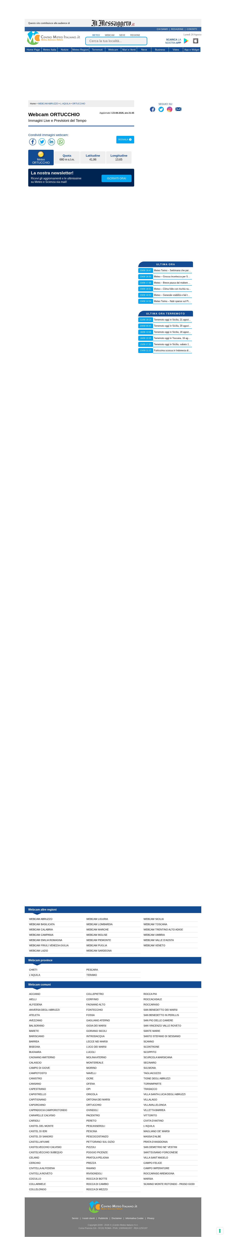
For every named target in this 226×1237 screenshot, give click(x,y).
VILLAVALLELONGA (155, 1104)
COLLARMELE (37, 1184)
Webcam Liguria (97, 919)
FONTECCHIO (94, 1009)
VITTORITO (150, 1115)
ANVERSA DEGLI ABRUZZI (44, 1009)
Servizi (75, 1218)
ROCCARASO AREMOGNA (159, 1173)
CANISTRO (35, 1078)
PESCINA (91, 1131)
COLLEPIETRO (95, 994)
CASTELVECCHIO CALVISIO (45, 1147)
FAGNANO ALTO (95, 1004)
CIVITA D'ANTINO (153, 1120)
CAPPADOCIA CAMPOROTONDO (48, 1110)
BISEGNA (34, 1046)
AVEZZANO (35, 1020)
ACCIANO (34, 994)
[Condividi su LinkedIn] (51, 141)
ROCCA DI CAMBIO (97, 1184)
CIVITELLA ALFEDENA (42, 1168)
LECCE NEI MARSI (97, 1041)
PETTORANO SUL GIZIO (100, 1141)
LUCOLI (90, 1052)
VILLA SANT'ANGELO (156, 1157)
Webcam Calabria (41, 929)
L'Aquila (34, 975)
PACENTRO (93, 1115)
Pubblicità (103, 1218)
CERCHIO (34, 1163)
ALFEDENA (35, 1004)
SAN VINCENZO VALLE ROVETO (162, 1025)
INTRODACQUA (95, 1036)
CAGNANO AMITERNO (42, 1057)
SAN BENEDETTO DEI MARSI (160, 1009)
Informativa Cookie (135, 1218)
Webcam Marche (97, 929)
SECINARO (150, 1062)
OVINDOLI (92, 1110)
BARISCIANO (36, 1036)
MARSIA (148, 1178)
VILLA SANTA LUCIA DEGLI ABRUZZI (165, 1094)
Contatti (192, 29)
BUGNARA (35, 1052)
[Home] (53, 44)
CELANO (34, 1157)
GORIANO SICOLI (96, 1031)
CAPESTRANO (37, 1089)
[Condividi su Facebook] (32, 141)
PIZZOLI (91, 1147)
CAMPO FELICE (153, 1163)
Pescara (92, 969)
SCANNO (149, 1041)
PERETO (91, 1120)
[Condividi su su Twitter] (42, 141)
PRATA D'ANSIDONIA (156, 1141)
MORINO (91, 1067)
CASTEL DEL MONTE (41, 1126)
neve (122, 35)
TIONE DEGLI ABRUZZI (157, 1078)
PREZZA (91, 1163)
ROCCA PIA (150, 994)
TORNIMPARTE (152, 1083)
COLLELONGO (37, 1189)
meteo (96, 35)
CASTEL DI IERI (38, 1131)
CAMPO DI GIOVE (39, 1067)
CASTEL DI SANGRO (41, 1136)
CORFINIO (92, 999)
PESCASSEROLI (95, 1126)
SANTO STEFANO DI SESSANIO (162, 1036)
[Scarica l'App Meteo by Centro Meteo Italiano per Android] (186, 41)
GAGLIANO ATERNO (98, 1020)
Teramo (91, 975)
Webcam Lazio (38, 950)
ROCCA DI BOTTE (96, 1178)
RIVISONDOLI (94, 1173)
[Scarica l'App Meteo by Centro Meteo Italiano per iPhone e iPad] (196, 41)
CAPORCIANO (37, 1104)
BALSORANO (36, 1025)
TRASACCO (150, 1089)
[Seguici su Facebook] (153, 110)
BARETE (34, 1031)
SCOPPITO (150, 1052)
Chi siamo (162, 29)
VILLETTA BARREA (154, 1110)
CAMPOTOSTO (38, 1073)
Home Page (33, 49)
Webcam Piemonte (98, 940)
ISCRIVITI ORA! (116, 178)
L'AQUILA (149, 1126)
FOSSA (90, 1015)
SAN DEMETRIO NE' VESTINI (160, 1147)
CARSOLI (34, 1120)
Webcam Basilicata (42, 924)
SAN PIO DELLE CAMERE (158, 1020)
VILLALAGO (150, 1099)
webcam (109, 35)
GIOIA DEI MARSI (96, 1025)
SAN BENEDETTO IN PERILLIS (161, 1015)
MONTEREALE (94, 1062)
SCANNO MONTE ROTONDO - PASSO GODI (169, 1184)
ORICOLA (91, 1094)
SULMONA (150, 1067)
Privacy (150, 1218)
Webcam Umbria (154, 934)
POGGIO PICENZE (97, 1152)
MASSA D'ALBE (152, 1136)
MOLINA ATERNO (96, 1057)
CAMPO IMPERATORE (156, 1168)
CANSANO (35, 1083)
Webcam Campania (41, 934)
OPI (88, 1089)
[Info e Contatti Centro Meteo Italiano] (178, 110)
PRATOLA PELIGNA (97, 1157)
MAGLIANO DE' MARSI (157, 1131)
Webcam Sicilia (154, 919)
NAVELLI (91, 1073)
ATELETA (34, 1015)
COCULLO (35, 1178)
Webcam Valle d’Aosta (159, 940)
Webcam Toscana (155, 924)
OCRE (89, 1078)
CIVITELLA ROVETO (40, 1173)
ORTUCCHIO (93, 1104)
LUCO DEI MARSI (96, 1046)
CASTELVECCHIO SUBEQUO (46, 1152)
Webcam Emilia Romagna (45, 940)
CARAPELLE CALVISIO (42, 1115)
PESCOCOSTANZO (97, 1136)
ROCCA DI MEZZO (97, 1189)
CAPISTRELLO (37, 1094)
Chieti (33, 969)
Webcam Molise (96, 934)
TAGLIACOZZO (152, 1073)
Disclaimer (117, 1218)
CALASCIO (35, 1062)
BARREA (34, 1041)
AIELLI (33, 999)
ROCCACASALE (153, 999)
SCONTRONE (151, 1046)
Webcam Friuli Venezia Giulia (49, 945)
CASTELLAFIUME (39, 1141)
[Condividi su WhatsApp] (60, 141)
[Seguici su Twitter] (161, 110)
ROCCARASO (151, 1004)
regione (135, 35)
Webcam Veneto (154, 945)
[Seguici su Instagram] (170, 110)
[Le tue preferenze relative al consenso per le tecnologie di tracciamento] (219, 1230)
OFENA (90, 1083)
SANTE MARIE (152, 1031)
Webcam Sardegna (99, 950)
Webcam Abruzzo (40, 919)
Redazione (177, 29)
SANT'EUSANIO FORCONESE (161, 1152)
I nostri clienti (88, 1218)
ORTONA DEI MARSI (98, 1099)
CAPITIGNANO (37, 1099)
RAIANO (91, 1168)
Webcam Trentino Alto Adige (163, 929)
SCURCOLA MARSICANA (158, 1057)
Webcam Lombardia (99, 924)
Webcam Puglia (96, 945)
